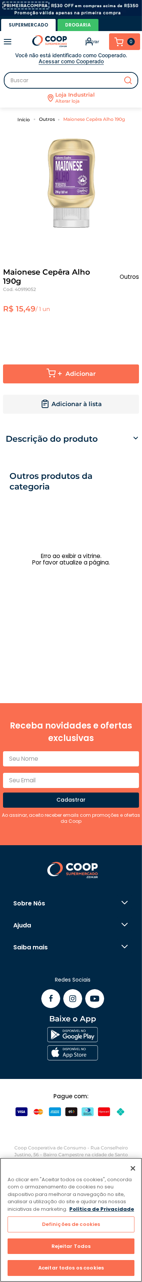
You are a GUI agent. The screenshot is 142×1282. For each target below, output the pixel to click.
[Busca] (71, 80)
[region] (71, 1220)
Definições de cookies (71, 1224)
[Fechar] (133, 1168)
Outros (47, 119)
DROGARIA (78, 25)
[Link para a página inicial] (25, 119)
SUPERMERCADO (28, 25)
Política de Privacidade (101, 1209)
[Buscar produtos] (128, 80)
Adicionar (81, 373)
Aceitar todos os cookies (71, 1267)
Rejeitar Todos (71, 1246)
